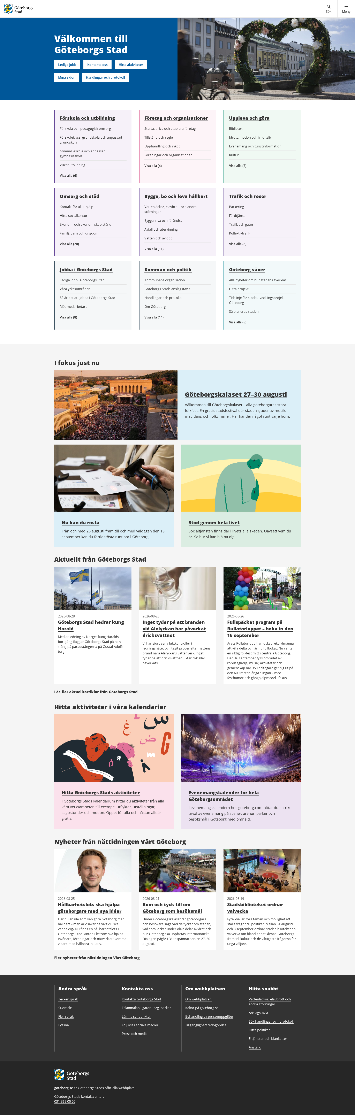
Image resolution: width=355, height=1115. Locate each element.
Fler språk (66, 1016)
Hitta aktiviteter (131, 64)
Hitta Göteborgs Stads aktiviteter (101, 792)
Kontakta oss (97, 64)
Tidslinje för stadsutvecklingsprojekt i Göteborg (257, 300)
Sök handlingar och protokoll (271, 1021)
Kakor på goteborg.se (202, 1008)
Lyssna (63, 1025)
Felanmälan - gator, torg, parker (146, 1008)
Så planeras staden (244, 311)
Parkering (236, 207)
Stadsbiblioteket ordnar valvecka (255, 907)
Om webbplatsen (198, 999)
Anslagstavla (258, 1012)
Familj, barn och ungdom (79, 233)
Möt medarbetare (73, 306)
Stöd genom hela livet (214, 522)
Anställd (255, 1047)
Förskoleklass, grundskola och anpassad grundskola (91, 140)
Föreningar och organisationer (168, 155)
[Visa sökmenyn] (328, 9)
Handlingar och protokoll (105, 77)
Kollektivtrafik (239, 233)
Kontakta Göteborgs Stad (141, 999)
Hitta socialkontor (74, 215)
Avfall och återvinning (161, 229)
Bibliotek (235, 128)
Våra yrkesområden (75, 289)
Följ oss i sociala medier (140, 1025)
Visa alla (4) (162, 165)
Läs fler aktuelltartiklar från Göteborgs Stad (96, 691)
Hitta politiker (259, 1030)
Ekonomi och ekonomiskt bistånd (85, 224)
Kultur (234, 155)
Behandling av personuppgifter (209, 1016)
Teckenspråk (68, 999)
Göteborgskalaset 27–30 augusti (236, 394)
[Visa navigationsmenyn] (346, 9)
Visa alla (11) (157, 249)
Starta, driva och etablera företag (170, 128)
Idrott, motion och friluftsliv (250, 137)
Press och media (135, 1033)
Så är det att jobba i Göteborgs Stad (87, 297)
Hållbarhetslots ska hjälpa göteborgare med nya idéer (89, 907)
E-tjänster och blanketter (268, 1038)
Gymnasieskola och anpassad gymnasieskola (83, 153)
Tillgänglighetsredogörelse (205, 1025)
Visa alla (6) (74, 175)
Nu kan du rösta (80, 522)
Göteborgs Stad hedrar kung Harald (91, 625)
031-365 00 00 (64, 1101)
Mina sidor (66, 77)
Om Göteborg (155, 306)
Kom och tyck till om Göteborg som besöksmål (172, 907)
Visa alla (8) (75, 317)
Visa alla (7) (242, 165)
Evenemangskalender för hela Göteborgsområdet (224, 795)
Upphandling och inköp (162, 146)
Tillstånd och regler (159, 137)
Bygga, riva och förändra (163, 220)
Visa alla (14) (158, 317)
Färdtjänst (237, 215)
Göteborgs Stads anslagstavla (167, 289)
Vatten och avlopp (158, 238)
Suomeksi (65, 1008)
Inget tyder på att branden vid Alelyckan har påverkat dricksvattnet (174, 628)
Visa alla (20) (73, 244)
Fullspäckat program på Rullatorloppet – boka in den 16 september (260, 628)
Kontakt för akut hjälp (76, 207)
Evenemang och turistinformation (255, 146)
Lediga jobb (67, 64)
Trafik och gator (241, 224)
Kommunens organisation (164, 280)
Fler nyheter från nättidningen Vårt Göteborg (97, 957)
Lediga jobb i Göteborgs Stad (82, 280)
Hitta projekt (239, 289)
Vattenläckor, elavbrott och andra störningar (170, 209)
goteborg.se (63, 1088)
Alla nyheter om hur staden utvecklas (258, 280)
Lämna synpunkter (136, 1016)
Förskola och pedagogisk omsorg (85, 128)
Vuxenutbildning (72, 165)
